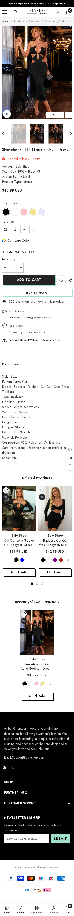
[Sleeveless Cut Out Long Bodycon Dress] (37, 632)
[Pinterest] (4, 768)
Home (5, 21)
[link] (21, 909)
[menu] (4, 12)
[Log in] (58, 12)
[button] (60, 115)
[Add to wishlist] (61, 280)
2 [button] (37, 583)
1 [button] (32, 583)
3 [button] (42, 583)
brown (60, 559)
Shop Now (58, 3)
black (16, 559)
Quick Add (19, 572)
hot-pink (36, 683)
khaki (42, 683)
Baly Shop (23, 166)
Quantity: (9, 259)
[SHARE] (69, 280)
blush (49, 559)
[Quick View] (6, 497)
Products (19, 21)
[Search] (15, 12)
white (30, 683)
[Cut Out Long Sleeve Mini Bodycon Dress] (19, 508)
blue (22, 559)
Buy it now (37, 293)
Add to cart (28, 279)
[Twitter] (13, 768)
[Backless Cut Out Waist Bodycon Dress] (55, 508)
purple (54, 559)
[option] (37, 72)
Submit (60, 838)
